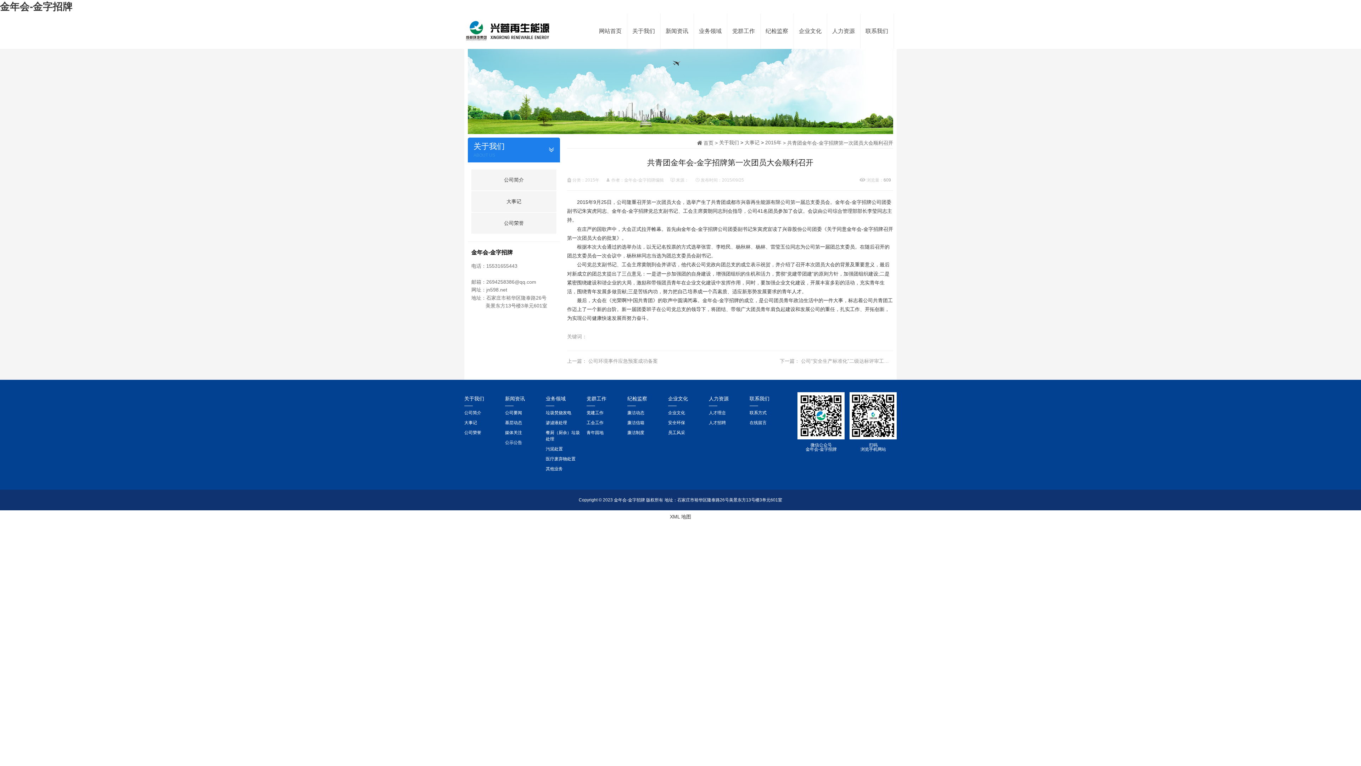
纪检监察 (777, 31)
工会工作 (595, 422)
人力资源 (843, 31)
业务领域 (710, 31)
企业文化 (810, 31)
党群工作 (743, 31)
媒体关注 (513, 432)
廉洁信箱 (635, 422)
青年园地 (595, 432)
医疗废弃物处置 (561, 458)
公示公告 (513, 442)
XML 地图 (680, 517)
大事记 (513, 201)
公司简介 (514, 180)
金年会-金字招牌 (36, 6)
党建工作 (595, 412)
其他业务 (554, 468)
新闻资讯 (677, 31)
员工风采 (676, 432)
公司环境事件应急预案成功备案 (623, 361)
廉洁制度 (635, 432)
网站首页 (610, 31)
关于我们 (643, 31)
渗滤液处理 (556, 422)
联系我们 (877, 31)
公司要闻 (513, 412)
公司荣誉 (514, 223)
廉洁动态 (635, 412)
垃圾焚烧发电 (558, 412)
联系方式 (758, 412)
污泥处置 (554, 448)
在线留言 (758, 422)
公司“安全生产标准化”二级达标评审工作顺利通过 (855, 361)
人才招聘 (717, 422)
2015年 (773, 142)
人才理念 (717, 412)
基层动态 (513, 422)
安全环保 (676, 422)
